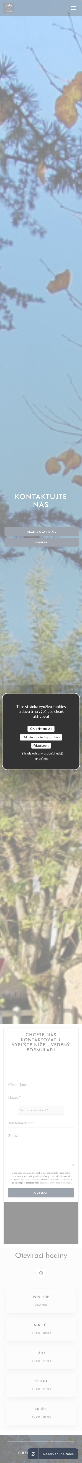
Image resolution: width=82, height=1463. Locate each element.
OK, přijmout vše (41, 728)
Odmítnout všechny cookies (41, 737)
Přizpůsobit (41, 745)
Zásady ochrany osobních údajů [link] (43, 753)
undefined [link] (42, 758)
